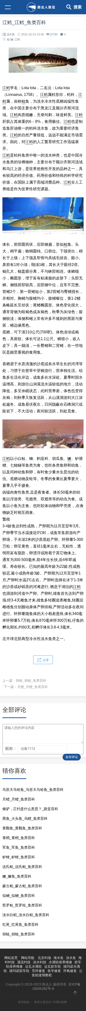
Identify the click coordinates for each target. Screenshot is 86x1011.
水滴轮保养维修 (60, 962)
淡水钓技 (39, 962)
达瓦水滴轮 (33, 966)
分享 (45, 660)
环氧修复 (70, 971)
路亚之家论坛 (42, 1002)
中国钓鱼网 (60, 1002)
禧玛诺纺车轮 (19, 971)
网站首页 (11, 958)
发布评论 (71, 757)
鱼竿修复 (54, 971)
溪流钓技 (24, 962)
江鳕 (17, 39)
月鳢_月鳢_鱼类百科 (32, 687)
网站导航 (27, 958)
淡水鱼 (10, 34)
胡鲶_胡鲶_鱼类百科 (31, 680)
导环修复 (38, 971)
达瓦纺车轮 (52, 966)
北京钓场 (44, 958)
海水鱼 (59, 958)
